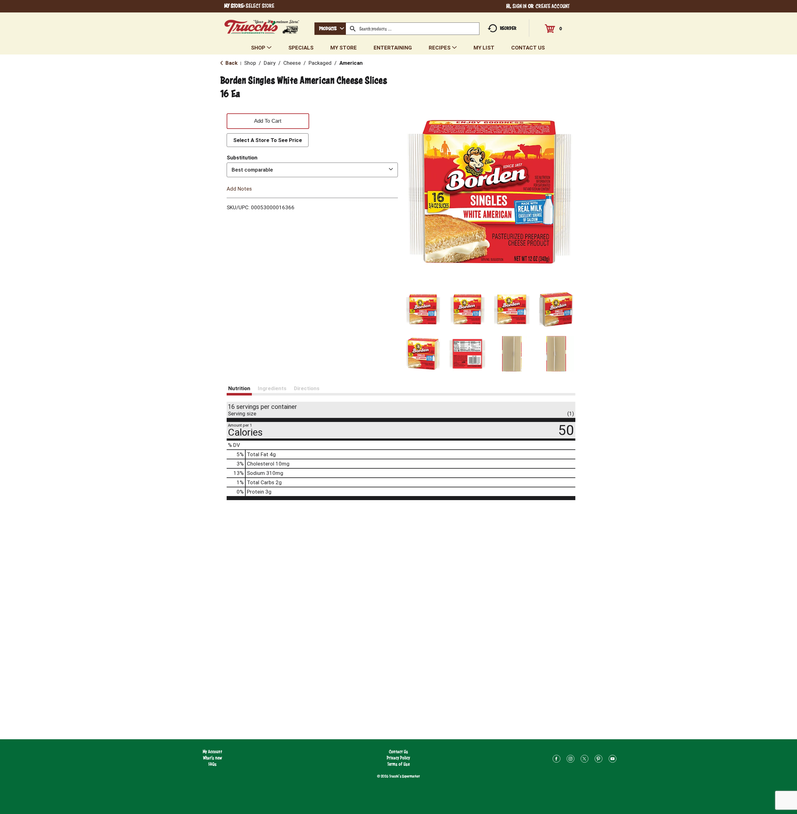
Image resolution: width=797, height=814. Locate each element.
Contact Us (398, 751)
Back (231, 63)
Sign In (519, 6)
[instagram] (570, 759)
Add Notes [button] (239, 188)
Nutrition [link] (239, 388)
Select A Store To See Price (267, 140)
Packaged (320, 63)
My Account (212, 751)
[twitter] (584, 759)
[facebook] (556, 759)
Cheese (292, 63)
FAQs (212, 764)
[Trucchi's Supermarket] (262, 25)
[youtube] (612, 759)
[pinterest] (598, 759)
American (351, 63)
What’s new (212, 758)
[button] (423, 309)
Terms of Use (398, 764)
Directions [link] (306, 388)
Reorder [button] (508, 28)
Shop (250, 63)
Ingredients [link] (272, 388)
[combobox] (330, 28)
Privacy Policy (398, 758)
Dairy (270, 63)
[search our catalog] (353, 28)
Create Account (552, 6)
